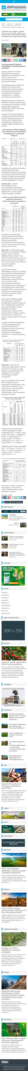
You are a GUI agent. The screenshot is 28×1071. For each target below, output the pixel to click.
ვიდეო (5, 765)
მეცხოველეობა (6, 613)
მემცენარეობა (6, 603)
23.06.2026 (13, 540)
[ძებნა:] (14, 19)
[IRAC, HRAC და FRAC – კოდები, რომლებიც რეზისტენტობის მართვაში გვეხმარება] (14, 1030)
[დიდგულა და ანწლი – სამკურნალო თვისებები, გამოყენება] (14, 939)
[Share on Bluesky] (23, 60)
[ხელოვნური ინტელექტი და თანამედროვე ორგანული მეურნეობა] (5, 726)
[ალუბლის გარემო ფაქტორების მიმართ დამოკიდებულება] (14, 653)
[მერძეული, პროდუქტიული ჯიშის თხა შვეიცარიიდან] (5, 538)
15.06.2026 (13, 547)
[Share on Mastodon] (18, 60)
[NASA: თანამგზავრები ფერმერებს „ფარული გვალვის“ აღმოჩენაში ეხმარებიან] (14, 860)
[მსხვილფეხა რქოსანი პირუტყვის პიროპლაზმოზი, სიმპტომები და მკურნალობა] (5, 554)
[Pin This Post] (9, 60)
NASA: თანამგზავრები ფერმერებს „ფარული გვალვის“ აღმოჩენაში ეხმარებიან (14, 871)
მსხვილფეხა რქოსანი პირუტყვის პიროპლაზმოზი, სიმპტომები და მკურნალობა (17, 554)
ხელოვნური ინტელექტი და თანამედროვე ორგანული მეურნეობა (17, 726)
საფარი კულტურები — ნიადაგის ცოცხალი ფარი (17, 734)
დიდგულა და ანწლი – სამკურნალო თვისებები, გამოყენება (11, 950)
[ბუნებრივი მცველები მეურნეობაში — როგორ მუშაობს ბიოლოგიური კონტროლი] (5, 715)
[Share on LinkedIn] (7, 60)
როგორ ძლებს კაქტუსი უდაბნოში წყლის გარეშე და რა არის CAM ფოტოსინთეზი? (14, 910)
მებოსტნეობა (5, 595)
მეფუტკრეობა (5, 608)
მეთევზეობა (5, 600)
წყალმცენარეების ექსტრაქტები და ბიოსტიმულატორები (16, 757)
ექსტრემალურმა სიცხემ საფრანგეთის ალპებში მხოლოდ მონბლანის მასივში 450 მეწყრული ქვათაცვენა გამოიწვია (13, 995)
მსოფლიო (6, 972)
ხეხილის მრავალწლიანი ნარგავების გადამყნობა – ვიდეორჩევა (12, 786)
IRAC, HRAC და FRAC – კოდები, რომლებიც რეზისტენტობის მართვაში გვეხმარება (14, 1040)
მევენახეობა (5, 597)
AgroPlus (6, 889)
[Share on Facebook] (3, 60)
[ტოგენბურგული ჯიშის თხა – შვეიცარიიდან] (5, 546)
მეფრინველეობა (6, 605)
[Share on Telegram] (20, 60)
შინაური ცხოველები (17, 502)
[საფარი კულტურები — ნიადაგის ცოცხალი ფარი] (5, 734)
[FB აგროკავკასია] (14, 1)
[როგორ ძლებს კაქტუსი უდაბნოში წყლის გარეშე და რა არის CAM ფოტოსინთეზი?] (14, 900)
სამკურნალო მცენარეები (11, 929)
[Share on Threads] (25, 60)
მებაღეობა (5, 592)
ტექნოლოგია (7, 849)
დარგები (9, 24)
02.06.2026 (13, 557)
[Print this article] (14, 60)
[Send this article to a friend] (11, 60)
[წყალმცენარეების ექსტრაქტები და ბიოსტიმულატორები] (5, 757)
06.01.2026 (5, 40)
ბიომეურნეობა (8, 710)
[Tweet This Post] (5, 60)
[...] (17, 677)
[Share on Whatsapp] (16, 60)
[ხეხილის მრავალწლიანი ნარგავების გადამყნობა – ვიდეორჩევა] (14, 775)
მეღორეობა (5, 610)
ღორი (7, 502)
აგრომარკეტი (7, 1019)
